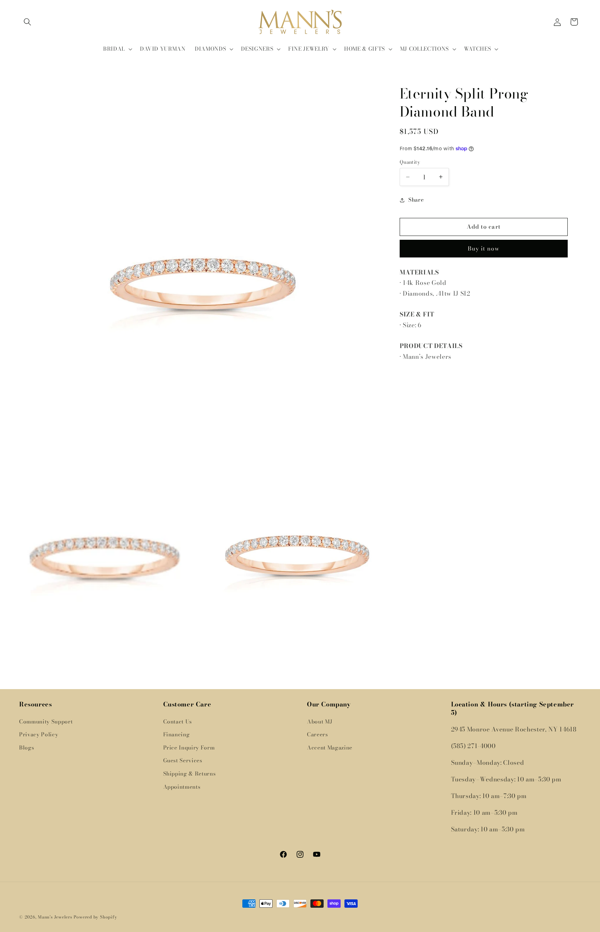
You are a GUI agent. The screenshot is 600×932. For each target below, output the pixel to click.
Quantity (410, 162)
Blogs (26, 748)
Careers (317, 734)
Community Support (46, 721)
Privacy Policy (38, 734)
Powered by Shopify (95, 917)
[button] (27, 22)
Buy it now (484, 248)
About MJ (319, 721)
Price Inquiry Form (189, 748)
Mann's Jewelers (55, 917)
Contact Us (177, 721)
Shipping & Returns (189, 774)
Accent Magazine (329, 748)
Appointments (182, 786)
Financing (176, 734)
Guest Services (182, 760)
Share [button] (416, 200)
